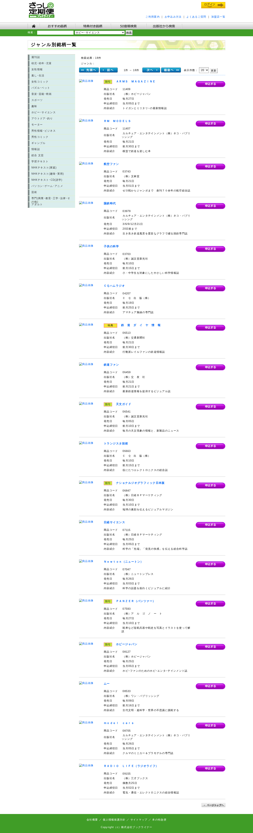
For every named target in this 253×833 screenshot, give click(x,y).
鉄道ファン (111, 364)
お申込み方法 (173, 16)
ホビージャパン (126, 644)
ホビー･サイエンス (43, 112)
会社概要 (93, 819)
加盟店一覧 (218, 16)
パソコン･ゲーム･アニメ (47, 185)
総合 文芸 (37, 155)
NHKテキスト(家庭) (44, 167)
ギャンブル (38, 143)
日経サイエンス (114, 522)
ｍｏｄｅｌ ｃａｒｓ (119, 723)
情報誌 (35, 149)
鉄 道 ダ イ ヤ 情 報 (141, 325)
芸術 (34, 192)
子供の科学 (111, 246)
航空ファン (111, 163)
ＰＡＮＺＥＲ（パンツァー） (136, 601)
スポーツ (37, 100)
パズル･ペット (40, 87)
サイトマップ (138, 819)
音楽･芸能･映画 (41, 93)
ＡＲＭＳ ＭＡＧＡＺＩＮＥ (136, 81)
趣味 (34, 106)
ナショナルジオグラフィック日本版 (140, 482)
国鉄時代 (110, 203)
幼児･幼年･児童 (41, 63)
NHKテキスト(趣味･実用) (47, 173)
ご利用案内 (152, 16)
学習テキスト (39, 161)
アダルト (37, 204)
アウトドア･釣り (42, 118)
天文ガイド (123, 404)
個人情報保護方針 (114, 819)
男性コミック (39, 136)
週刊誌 (35, 57)
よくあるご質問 (196, 16)
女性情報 (37, 69)
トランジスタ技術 (116, 443)
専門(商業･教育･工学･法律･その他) (50, 199)
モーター (37, 124)
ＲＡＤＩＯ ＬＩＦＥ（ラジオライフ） (131, 765)
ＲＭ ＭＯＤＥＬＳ (117, 121)
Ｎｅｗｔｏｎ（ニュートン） (123, 561)
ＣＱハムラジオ (114, 285)
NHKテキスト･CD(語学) (46, 179)
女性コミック (39, 81)
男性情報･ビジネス (43, 130)
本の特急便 (159, 819)
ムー (107, 683)
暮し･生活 (37, 75)
